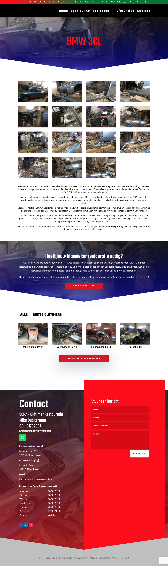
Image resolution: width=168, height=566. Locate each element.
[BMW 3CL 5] (101, 153)
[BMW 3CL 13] (101, 102)
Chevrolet (79, 2)
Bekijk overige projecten (84, 358)
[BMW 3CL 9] (101, 127)
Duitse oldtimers (47, 315)
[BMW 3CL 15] (33, 102)
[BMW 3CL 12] (135, 102)
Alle (24, 315)
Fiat (54, 2)
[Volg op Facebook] (21, 525)
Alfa (30, 2)
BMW (113, 2)
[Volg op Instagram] (31, 525)
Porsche (105, 2)
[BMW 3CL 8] (135, 127)
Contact (143, 11)
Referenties (125, 11)
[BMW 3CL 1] (101, 178)
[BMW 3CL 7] (33, 153)
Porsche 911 (135, 347)
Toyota (139, 2)
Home (63, 11)
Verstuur (139, 453)
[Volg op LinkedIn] (26, 525)
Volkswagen (122, 2)
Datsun (147, 2)
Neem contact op (84, 285)
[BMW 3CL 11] (33, 127)
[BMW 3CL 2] (67, 178)
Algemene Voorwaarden (100, 558)
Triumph (95, 2)
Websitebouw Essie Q (121, 558)
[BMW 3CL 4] (135, 153)
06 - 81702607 (30, 426)
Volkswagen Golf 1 (67, 347)
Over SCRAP (80, 11)
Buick (87, 2)
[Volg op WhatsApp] (22, 437)
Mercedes (62, 2)
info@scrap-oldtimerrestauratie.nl (35, 479)
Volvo (132, 2)
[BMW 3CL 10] (67, 127)
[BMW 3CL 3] (33, 178)
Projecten (101, 11)
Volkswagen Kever (33, 347)
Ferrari (47, 2)
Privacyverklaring (81, 558)
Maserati (37, 2)
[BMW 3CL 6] (67, 153)
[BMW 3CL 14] (67, 102)
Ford (70, 2)
